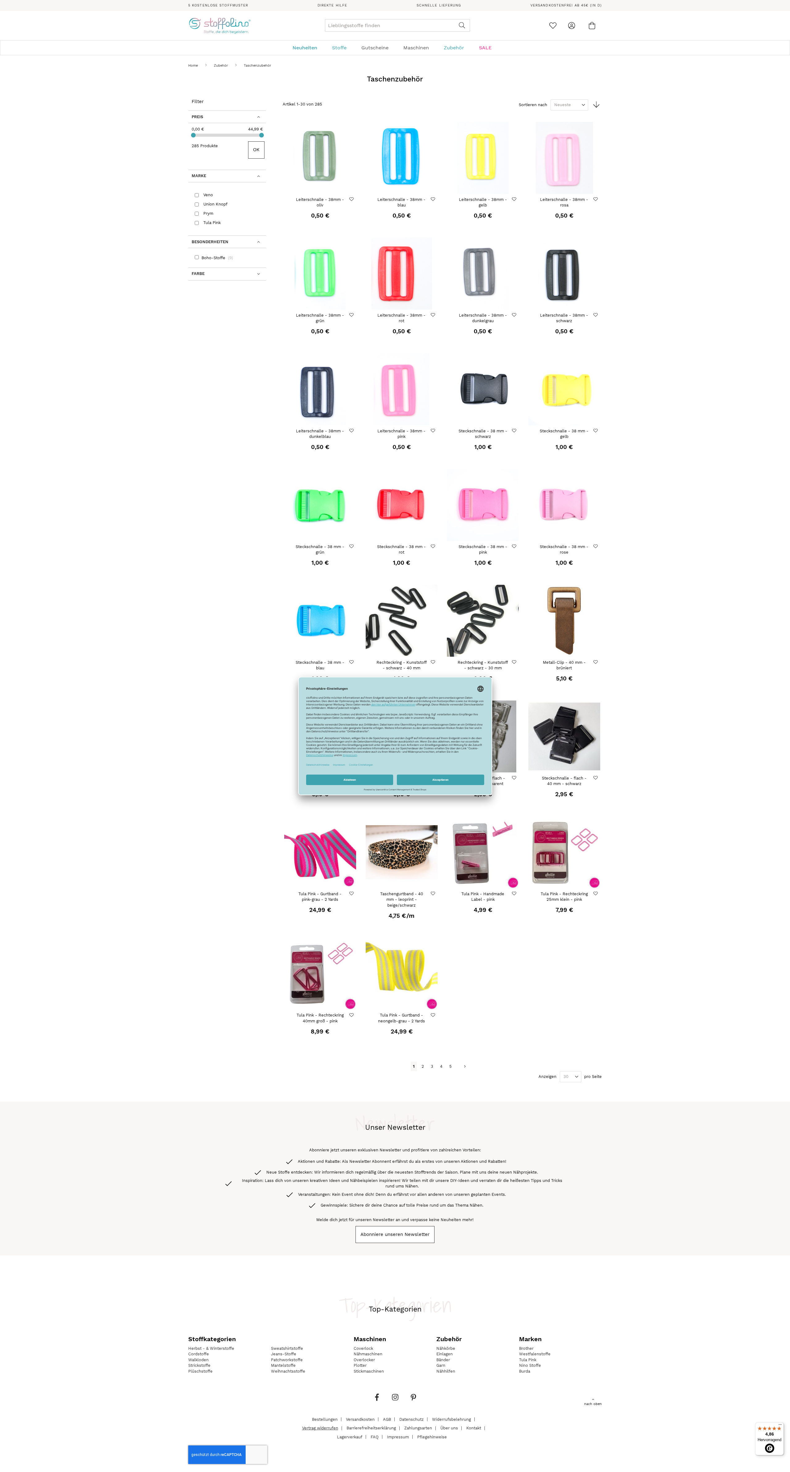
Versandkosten (360, 1419)
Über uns (449, 1428)
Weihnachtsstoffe (288, 1371)
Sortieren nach (533, 104)
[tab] (395, 47)
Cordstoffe (198, 1354)
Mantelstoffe (283, 1365)
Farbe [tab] (198, 273)
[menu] (395, 47)
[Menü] (780, 1426)
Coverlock (363, 1348)
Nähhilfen (445, 1371)
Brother (526, 1348)
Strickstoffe (199, 1365)
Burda (524, 1371)
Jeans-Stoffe (283, 1354)
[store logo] (219, 26)
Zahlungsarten (418, 1428)
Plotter (360, 1365)
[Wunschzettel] (552, 25)
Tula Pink (527, 1360)
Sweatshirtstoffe (287, 1348)
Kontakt (473, 1428)
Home (193, 66)
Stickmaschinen (369, 1371)
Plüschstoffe (200, 1371)
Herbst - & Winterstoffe (211, 1348)
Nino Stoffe (530, 1365)
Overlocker (364, 1360)
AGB (387, 1419)
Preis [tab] (197, 116)
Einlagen (444, 1354)
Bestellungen (325, 1419)
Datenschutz (411, 1419)
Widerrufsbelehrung (451, 1419)
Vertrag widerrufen (320, 1428)
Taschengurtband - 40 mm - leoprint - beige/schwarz (401, 900)
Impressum (398, 1436)
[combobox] (397, 25)
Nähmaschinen (368, 1354)
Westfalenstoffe (535, 1354)
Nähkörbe (445, 1348)
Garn (440, 1365)
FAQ (375, 1436)
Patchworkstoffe (287, 1360)
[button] (352, 199)
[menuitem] (308, 47)
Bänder (443, 1360)
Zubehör (221, 66)
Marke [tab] (199, 175)
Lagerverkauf (349, 1436)
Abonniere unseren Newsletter (395, 1234)
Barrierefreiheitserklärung (371, 1428)
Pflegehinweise (432, 1436)
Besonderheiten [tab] (210, 241)
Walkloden (198, 1360)
